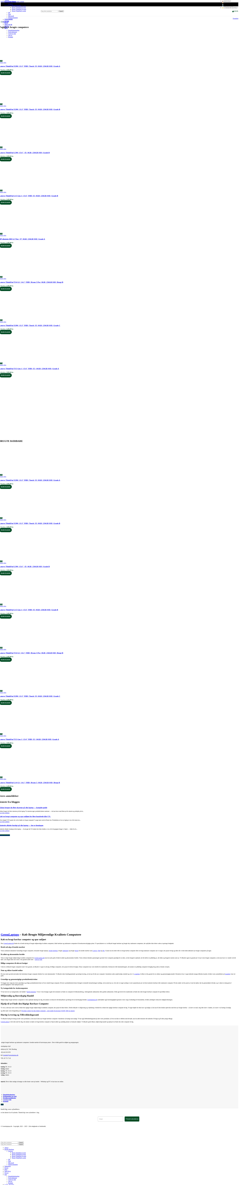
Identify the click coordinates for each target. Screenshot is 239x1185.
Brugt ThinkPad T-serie (19, 6)
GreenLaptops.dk (9, 943)
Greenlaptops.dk (92, 1000)
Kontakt (10, 37)
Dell (99, 950)
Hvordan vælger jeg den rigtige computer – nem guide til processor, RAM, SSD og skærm (48, 1011)
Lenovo (10, 4)
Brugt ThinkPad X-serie (19, 1156)
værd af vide (38, 959)
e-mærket (137, 974)
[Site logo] (8, 16)
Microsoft (11, 1163)
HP (9, 1159)
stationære (66, 950)
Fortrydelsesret (12, 32)
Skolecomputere (13, 17)
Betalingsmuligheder (9, 1098)
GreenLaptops (10, 934)
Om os (10, 35)
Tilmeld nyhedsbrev (132, 1119)
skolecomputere (31, 992)
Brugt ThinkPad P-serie (19, 1154)
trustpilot (227, 974)
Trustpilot (235, 18)
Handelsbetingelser (13, 30)
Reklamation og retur (10, 1096)
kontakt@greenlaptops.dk (10, 1055)
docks (76, 950)
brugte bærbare (53, 950)
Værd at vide (12, 33)
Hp (104, 950)
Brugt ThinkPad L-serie (19, 1158)
